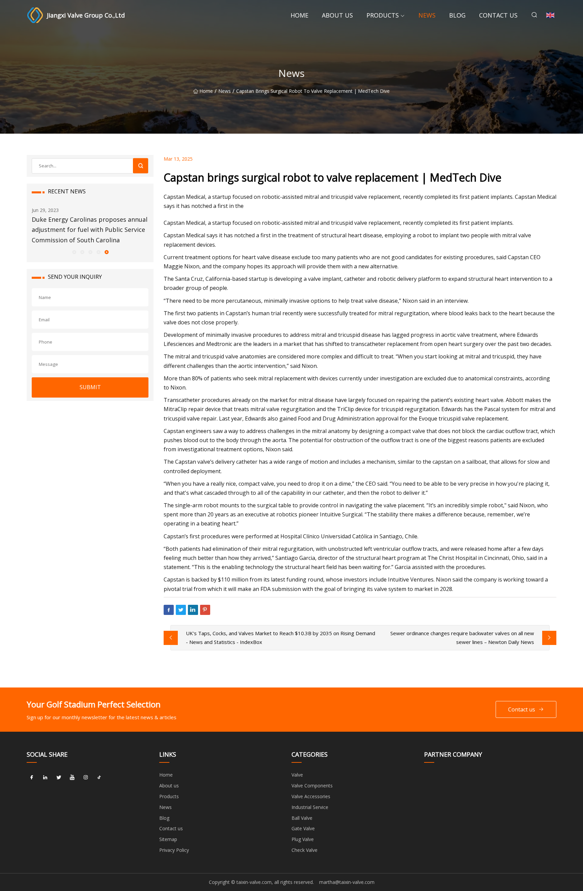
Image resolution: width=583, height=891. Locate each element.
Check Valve (304, 850)
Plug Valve (303, 839)
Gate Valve (303, 828)
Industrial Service (310, 807)
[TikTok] (99, 777)
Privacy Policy (174, 850)
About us (337, 15)
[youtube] (72, 777)
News (427, 15)
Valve (297, 775)
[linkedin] (45, 777)
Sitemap (168, 839)
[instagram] (86, 777)
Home (299, 15)
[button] (74, 251)
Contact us (498, 15)
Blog (457, 15)
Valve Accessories (311, 796)
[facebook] (32, 777)
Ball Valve (302, 818)
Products (382, 15)
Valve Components (312, 785)
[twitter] (59, 777)
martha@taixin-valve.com (346, 882)
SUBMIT (90, 387)
